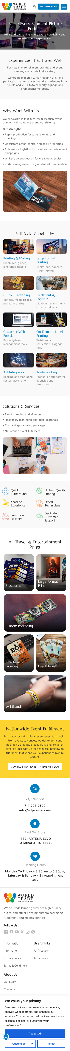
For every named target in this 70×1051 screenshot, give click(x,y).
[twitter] (22, 931)
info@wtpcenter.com (35, 810)
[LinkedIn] (6, 931)
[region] (35, 1023)
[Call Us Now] (34, 7)
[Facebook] (11, 931)
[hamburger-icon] (64, 7)
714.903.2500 (35, 806)
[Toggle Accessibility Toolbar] (6, 1036)
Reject (51, 1043)
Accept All (35, 1033)
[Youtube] (17, 931)
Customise (19, 1043)
